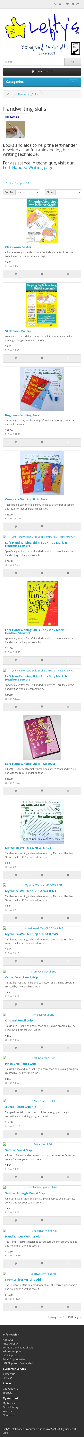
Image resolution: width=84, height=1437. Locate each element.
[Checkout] (77, 4)
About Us (8, 1339)
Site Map (7, 1378)
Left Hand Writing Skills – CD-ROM (30, 764)
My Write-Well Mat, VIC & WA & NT (30, 891)
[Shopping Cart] (72, 4)
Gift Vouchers (10, 1388)
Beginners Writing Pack (22, 415)
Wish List (8, 1411)
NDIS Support (10, 1355)
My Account (9, 1403)
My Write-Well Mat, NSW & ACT (28, 848)
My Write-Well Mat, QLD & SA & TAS (31, 934)
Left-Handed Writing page (28, 167)
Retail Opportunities (14, 1359)
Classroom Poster (18, 247)
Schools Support (12, 1351)
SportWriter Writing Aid (23, 1279)
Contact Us (9, 1374)
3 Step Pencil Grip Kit (20, 1107)
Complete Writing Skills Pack (26, 499)
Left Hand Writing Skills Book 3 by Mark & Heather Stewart (36, 678)
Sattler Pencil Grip (18, 1150)
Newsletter (9, 1415)
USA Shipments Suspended (18, 1363)
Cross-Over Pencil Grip (21, 977)
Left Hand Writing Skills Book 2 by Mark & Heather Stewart (36, 631)
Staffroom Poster (18, 331)
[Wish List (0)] (67, 4)
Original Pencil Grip (19, 1020)
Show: (50, 192)
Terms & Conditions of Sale (18, 1347)
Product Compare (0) (17, 183)
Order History (10, 1407)
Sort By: (9, 192)
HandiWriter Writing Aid (23, 1236)
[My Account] (61, 4)
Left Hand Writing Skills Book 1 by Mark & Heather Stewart (36, 544)
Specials (7, 1392)
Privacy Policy (10, 1343)
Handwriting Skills (28, 94)
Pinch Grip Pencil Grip (20, 1064)
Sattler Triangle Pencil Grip (25, 1193)
